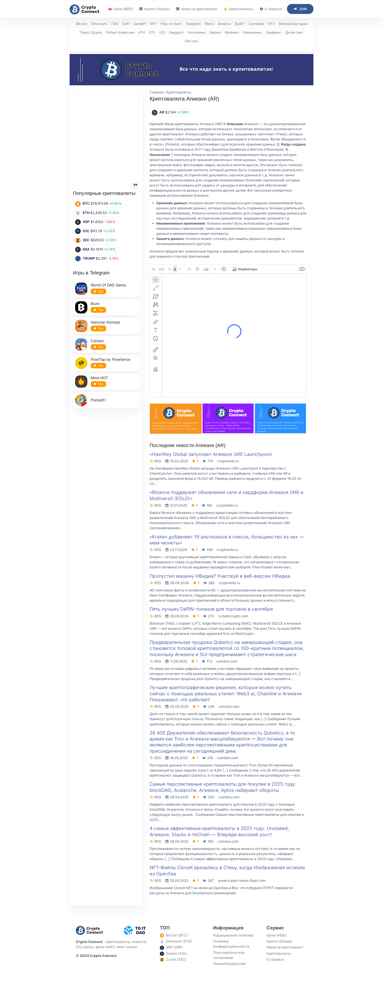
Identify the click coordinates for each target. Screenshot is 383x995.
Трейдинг (273, 32)
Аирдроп (176, 32)
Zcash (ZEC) (176, 959)
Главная (157, 92)
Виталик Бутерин (293, 24)
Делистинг (294, 32)
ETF (152, 32)
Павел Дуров (91, 32)
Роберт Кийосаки (120, 32)
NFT (153, 24)
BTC (86, 203)
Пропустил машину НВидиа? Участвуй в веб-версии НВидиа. (220, 576)
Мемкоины (252, 32)
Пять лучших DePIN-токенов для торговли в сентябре (211, 609)
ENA (86, 249)
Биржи (215, 32)
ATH (141, 32)
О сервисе (273, 9)
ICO (162, 32)
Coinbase (256, 24)
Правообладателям (229, 964)
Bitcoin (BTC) (177, 935)
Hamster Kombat (105, 322)
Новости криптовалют (199, 9)
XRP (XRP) (174, 947)
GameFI (140, 24)
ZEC (86, 240)
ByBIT (240, 24)
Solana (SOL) (177, 953)
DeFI (126, 24)
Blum (95, 303)
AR (161, 112)
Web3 (209, 24)
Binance (224, 24)
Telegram (193, 24)
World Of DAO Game (108, 285)
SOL (86, 231)
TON (114, 24)
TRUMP (89, 258)
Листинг (191, 41)
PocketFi (98, 400)
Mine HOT (99, 378)
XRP (86, 222)
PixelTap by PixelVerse (110, 359)
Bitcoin (81, 24)
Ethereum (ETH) (179, 941)
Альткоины (197, 32)
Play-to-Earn (171, 24)
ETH (86, 213)
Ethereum (99, 24)
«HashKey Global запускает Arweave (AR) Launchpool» (211, 454)
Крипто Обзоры (156, 9)
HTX (271, 24)
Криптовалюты (241, 9)
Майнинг (232, 32)
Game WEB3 (122, 9)
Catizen (97, 341)
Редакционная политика (233, 935)
